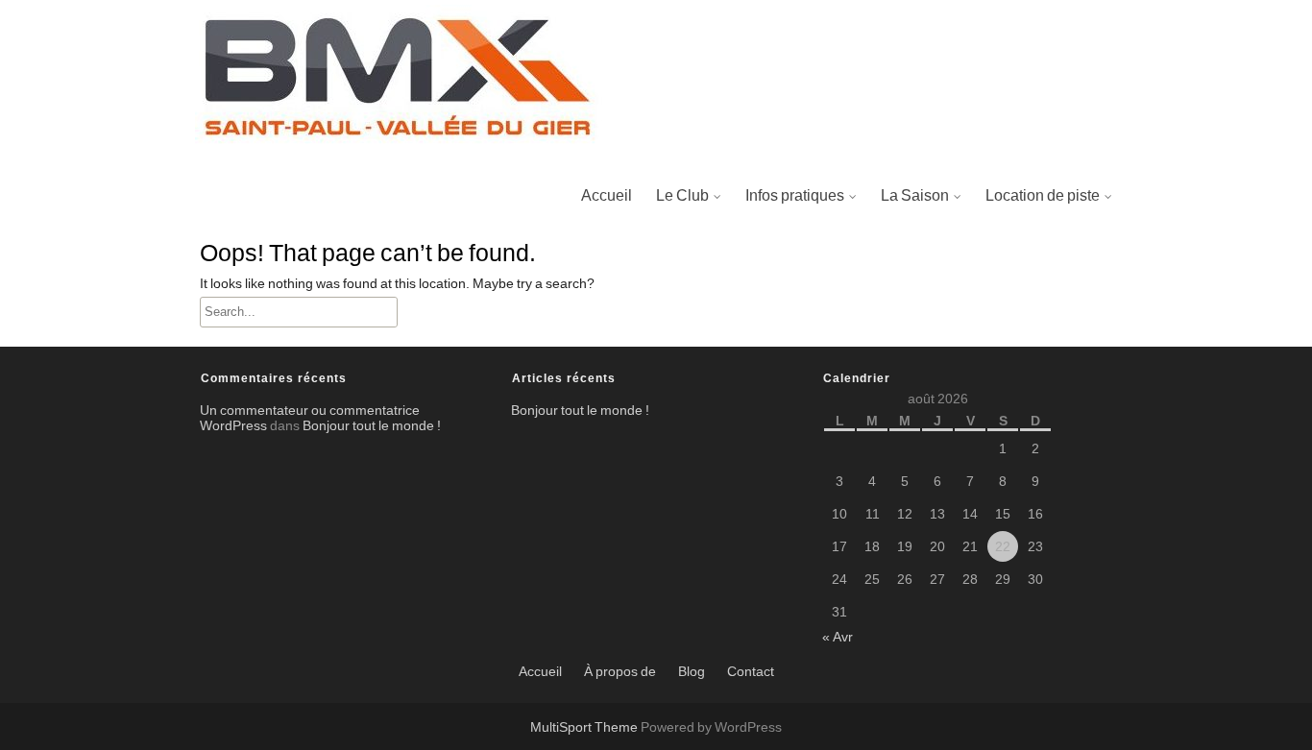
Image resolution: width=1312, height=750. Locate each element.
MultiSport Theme (585, 728)
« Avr (837, 637)
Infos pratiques (794, 196)
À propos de (620, 672)
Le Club (682, 196)
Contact (750, 672)
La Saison (915, 196)
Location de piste (1042, 196)
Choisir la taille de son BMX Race (862, 244)
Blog (691, 672)
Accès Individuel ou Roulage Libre (1105, 290)
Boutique (691, 336)
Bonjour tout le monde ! (372, 426)
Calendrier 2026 (940, 244)
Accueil (606, 196)
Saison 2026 (928, 290)
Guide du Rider (801, 290)
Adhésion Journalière (1062, 244)
